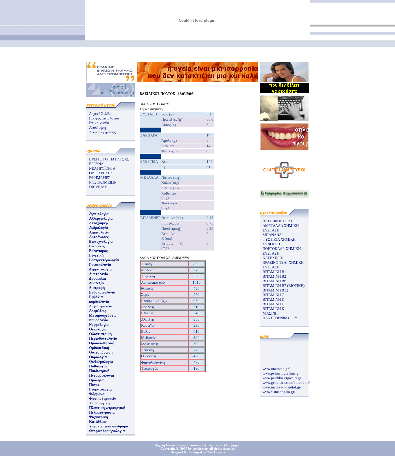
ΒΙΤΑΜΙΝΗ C (273, 295)
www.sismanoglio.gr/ (279, 390)
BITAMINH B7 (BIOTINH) (283, 285)
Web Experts (216, 452)
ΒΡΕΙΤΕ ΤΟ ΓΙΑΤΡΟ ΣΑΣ (109, 159)
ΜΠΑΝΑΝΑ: (273, 235)
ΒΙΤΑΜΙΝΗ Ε (273, 304)
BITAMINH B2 (274, 276)
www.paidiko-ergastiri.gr (282, 376)
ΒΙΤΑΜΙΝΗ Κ (273, 309)
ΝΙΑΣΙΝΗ (270, 313)
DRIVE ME (98, 187)
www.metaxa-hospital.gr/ (282, 385)
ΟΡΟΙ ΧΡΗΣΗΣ (101, 173)
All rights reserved (222, 448)
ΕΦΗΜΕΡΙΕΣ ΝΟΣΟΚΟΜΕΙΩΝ (103, 179)
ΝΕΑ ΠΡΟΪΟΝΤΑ (102, 168)
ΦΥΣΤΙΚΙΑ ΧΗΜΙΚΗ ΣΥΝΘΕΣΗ (279, 241)
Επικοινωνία (99, 123)
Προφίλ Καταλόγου (104, 118)
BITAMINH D (273, 299)
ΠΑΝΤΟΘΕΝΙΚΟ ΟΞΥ (280, 318)
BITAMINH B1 (274, 272)
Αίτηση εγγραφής (102, 132)
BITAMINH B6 (274, 281)
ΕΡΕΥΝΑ (96, 164)
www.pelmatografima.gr (281, 371)
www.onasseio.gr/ (276, 367)
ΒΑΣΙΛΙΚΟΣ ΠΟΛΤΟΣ (280, 221)
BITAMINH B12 (275, 290)
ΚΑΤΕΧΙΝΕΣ (273, 258)
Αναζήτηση (97, 127)
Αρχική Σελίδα (100, 113)
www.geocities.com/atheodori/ (286, 381)
